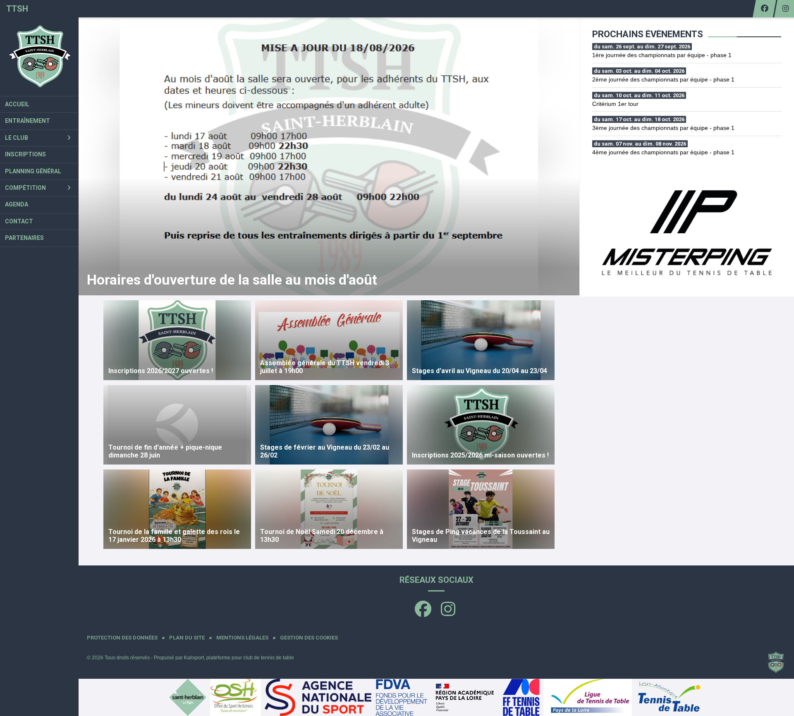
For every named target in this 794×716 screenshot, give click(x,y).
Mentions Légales (242, 638)
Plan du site (187, 638)
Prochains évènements (647, 34)
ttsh (17, 9)
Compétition (25, 187)
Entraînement (27, 120)
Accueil (17, 104)
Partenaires (24, 238)
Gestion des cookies (309, 638)
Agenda (16, 204)
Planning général (33, 171)
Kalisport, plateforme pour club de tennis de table (239, 658)
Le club (16, 137)
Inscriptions (25, 154)
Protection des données (122, 638)
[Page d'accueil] (39, 57)
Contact (19, 221)
